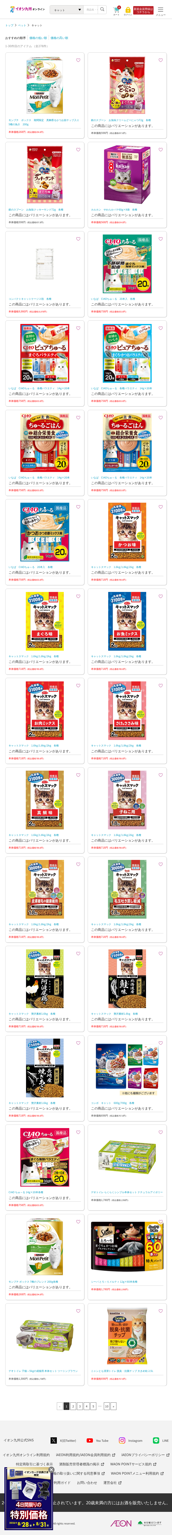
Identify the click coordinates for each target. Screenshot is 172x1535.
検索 (102, 9)
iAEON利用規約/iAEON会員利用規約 (83, 1454)
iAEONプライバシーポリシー (143, 1454)
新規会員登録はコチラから (143, 10)
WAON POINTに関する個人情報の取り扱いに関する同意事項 (54, 1473)
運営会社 (110, 1482)
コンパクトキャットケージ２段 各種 (30, 298)
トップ (9, 25)
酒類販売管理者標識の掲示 (79, 1463)
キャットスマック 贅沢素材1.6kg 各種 (32, 1013)
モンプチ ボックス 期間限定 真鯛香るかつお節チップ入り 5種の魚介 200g (45, 122)
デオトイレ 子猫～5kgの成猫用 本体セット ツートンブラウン (43, 1370)
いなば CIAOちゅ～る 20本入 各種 (113, 298)
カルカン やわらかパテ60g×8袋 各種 (114, 209)
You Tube (102, 1440)
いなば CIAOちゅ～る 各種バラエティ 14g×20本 (39, 388)
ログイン (128, 14)
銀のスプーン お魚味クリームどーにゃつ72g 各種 (121, 120)
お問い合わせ (87, 1482)
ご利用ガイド (61, 1482)
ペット (22, 25)
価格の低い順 (38, 38)
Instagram (135, 1440)
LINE (165, 1440)
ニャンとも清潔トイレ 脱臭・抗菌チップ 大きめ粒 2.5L (122, 1370)
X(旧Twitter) (68, 1440)
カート (116, 14)
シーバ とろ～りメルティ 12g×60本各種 (114, 1281)
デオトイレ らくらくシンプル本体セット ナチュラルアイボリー (127, 1192)
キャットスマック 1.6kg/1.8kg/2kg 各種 (116, 567)
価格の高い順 (59, 38)
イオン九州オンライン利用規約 (26, 1454)
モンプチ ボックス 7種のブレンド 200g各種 (33, 1281)
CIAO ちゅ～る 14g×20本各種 (26, 1192)
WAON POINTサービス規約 (131, 1463)
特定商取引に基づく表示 (34, 1463)
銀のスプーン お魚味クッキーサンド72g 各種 (36, 209)
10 (106, 1406)
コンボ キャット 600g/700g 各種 (112, 1103)
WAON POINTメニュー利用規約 (135, 1473)
